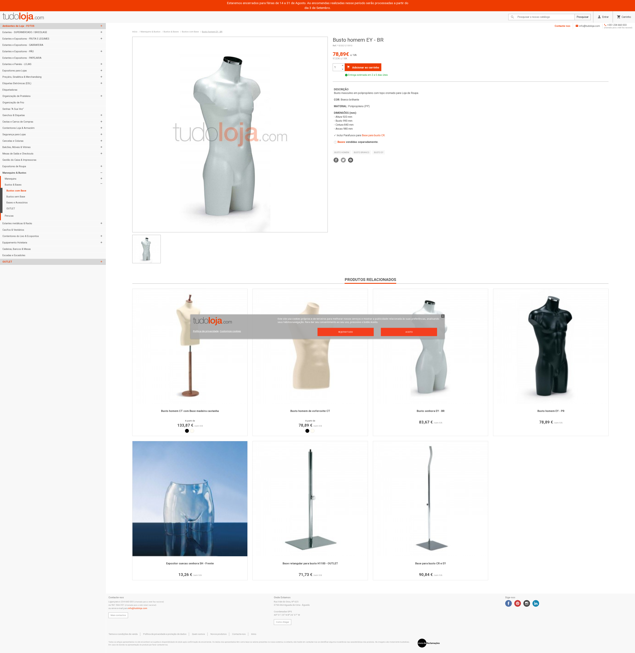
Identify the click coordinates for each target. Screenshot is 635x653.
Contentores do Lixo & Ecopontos (20, 236)
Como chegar (282, 622)
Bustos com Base (16, 190)
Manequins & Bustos (14, 172)
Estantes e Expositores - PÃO (18, 51)
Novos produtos (219, 634)
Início (253, 634)
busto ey (378, 152)
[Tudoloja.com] (23, 17)
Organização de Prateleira (16, 96)
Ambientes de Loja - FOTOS (18, 26)
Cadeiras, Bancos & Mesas (16, 249)
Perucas (9, 215)
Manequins (10, 178)
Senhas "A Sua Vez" (13, 109)
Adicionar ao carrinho (363, 67)
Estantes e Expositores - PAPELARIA (22, 58)
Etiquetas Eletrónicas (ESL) (16, 83)
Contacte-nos (562, 26)
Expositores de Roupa (14, 166)
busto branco (361, 152)
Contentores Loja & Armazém (18, 128)
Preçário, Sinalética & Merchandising (22, 77)
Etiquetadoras (9, 89)
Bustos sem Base (15, 196)
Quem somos (198, 634)
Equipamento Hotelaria (14, 242)
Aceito (409, 331)
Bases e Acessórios (17, 202)
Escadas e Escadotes (13, 255)
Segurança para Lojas (14, 134)
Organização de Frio (13, 102)
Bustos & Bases (13, 184)
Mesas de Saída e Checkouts (17, 153)
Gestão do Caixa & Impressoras (19, 160)
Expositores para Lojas (14, 70)
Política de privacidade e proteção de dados (164, 634)
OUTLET (10, 208)
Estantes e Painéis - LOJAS (16, 64)
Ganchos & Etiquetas (13, 115)
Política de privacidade (206, 331)
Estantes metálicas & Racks (17, 223)
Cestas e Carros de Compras (17, 121)
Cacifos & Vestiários (13, 230)
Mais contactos (118, 615)
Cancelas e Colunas (12, 141)
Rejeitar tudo (345, 331)
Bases (341, 142)
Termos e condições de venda (123, 634)
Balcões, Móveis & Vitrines (16, 147)
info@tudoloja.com (589, 26)
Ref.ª (335, 45)
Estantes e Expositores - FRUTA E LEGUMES (25, 38)
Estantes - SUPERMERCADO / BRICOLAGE (24, 32)
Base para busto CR (373, 135)
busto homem (341, 152)
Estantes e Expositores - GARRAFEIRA (22, 45)
